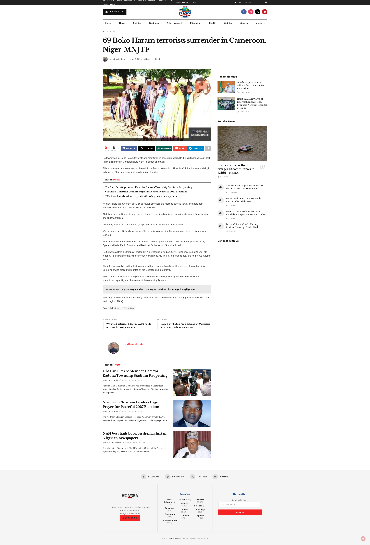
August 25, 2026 (128, 380)
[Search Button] (266, 2)
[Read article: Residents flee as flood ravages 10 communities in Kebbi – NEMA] (242, 143)
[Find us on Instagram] (251, 11)
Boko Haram (115, 308)
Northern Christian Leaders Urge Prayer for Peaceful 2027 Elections (146, 191)
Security (200, 509)
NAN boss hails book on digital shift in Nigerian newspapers (141, 196)
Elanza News (174, 538)
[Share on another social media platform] (208, 148)
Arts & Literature (169, 501)
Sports (106, 5)
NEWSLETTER (116, 12)
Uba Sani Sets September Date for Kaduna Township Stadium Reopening (148, 187)
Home (108, 23)
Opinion (228, 23)
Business (154, 23)
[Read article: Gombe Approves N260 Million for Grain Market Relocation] (226, 87)
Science (198, 506)
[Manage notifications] (363, 538)
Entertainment (174, 23)
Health (212, 23)
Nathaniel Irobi (118, 59)
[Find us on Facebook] (244, 11)
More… (113, 5)
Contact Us (130, 518)
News (122, 23)
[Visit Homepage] (185, 12)
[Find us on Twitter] (257, 11)
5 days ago (243, 112)
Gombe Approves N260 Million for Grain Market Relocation (250, 85)
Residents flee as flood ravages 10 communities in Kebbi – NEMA (236, 169)
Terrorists (129, 308)
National (185, 503)
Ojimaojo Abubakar (113, 442)
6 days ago (244, 92)
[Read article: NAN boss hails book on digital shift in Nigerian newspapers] (192, 444)
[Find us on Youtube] (264, 11)
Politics (137, 23)
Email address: (239, 500)
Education (195, 23)
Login (238, 2)
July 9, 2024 (136, 59)
